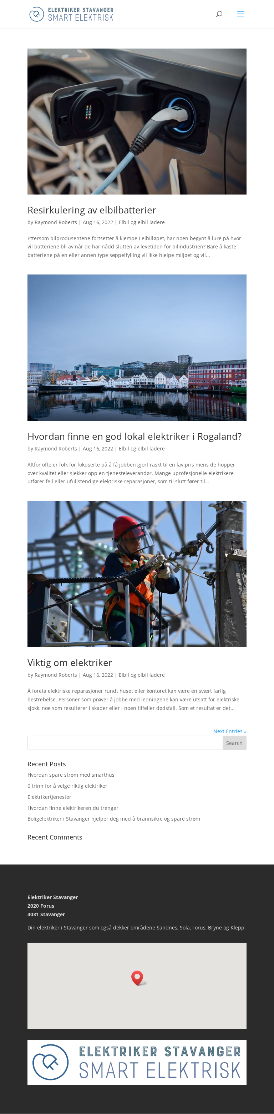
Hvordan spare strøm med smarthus (71, 774)
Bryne (215, 927)
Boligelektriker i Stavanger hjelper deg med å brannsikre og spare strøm (113, 818)
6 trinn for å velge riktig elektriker (67, 785)
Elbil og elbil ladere (142, 222)
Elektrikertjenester (49, 796)
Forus (199, 927)
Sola (185, 927)
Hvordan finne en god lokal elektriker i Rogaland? (134, 436)
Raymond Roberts (56, 222)
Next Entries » (230, 731)
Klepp (237, 927)
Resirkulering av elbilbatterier (91, 209)
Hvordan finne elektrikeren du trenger (72, 808)
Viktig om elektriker (69, 662)
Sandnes (167, 927)
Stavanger (76, 927)
